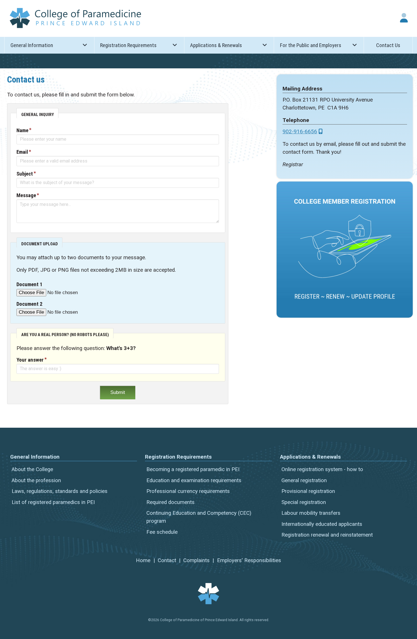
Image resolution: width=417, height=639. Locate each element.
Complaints (196, 560)
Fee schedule (162, 532)
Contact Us (388, 45)
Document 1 (29, 284)
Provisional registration (308, 491)
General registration (304, 480)
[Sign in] (404, 18)
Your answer (30, 360)
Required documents (170, 502)
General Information (31, 45)
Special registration (303, 502)
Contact (167, 560)
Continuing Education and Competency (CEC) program (198, 517)
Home (143, 560)
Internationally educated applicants (321, 524)
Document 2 (29, 304)
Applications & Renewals (216, 45)
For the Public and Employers (310, 45)
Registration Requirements (128, 45)
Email (22, 152)
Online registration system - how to (322, 469)
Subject (24, 174)
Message (26, 195)
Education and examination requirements (193, 480)
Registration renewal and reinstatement (327, 535)
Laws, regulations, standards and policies (60, 491)
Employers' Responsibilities (249, 560)
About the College (32, 469)
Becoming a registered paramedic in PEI (192, 469)
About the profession (36, 480)
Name (22, 130)
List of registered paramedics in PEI (53, 502)
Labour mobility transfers (310, 513)
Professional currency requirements (188, 491)
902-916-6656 (300, 131)
